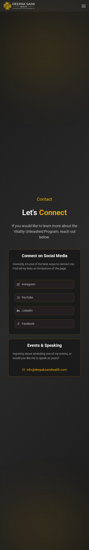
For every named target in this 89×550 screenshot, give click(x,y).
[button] (83, 5)
